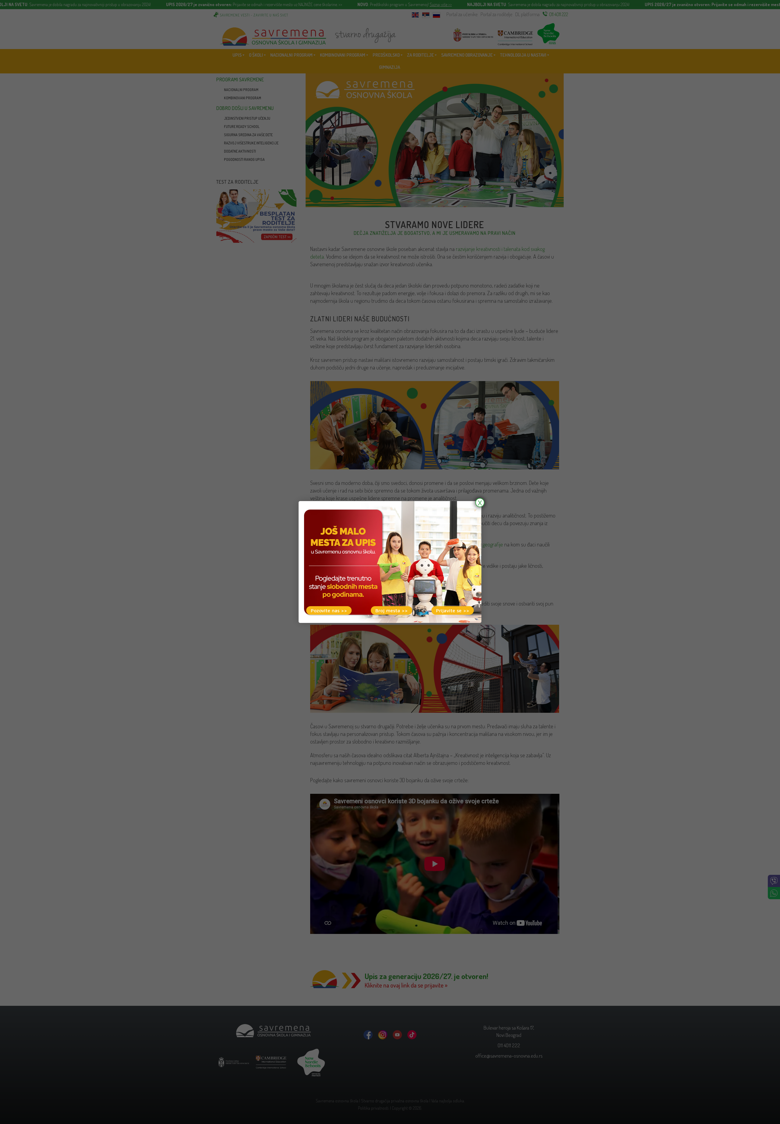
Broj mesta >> (391, 610)
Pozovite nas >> (329, 610)
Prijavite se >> (452, 610)
